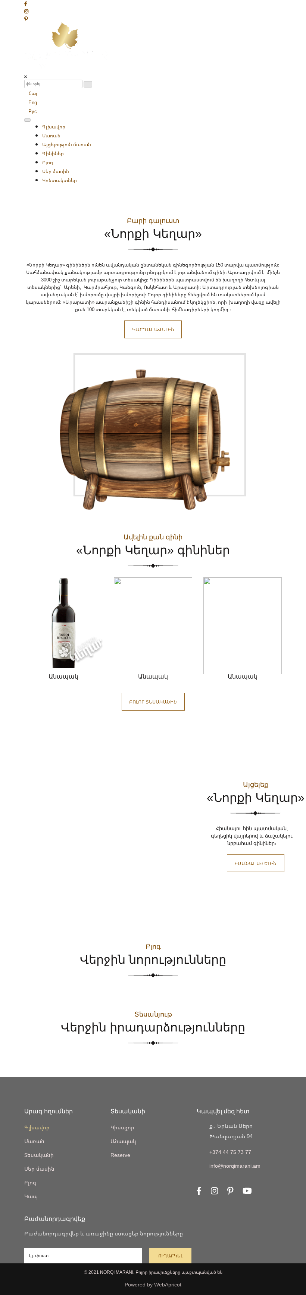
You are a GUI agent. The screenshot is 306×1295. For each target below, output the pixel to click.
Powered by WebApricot (153, 1284)
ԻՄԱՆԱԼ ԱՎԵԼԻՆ (255, 863)
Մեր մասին (55, 171)
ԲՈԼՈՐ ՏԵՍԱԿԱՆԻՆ (153, 701)
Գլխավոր (53, 126)
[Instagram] (26, 11)
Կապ (31, 1196)
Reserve (120, 1154)
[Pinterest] (26, 18)
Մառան (51, 135)
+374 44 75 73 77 (230, 1151)
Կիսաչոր (122, 1127)
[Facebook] (25, 3)
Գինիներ (53, 153)
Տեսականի (39, 1154)
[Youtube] (247, 1189)
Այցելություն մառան (66, 144)
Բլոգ (47, 162)
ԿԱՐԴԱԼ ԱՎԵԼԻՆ (153, 329)
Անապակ (123, 1141)
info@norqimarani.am (234, 1165)
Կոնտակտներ (59, 180)
